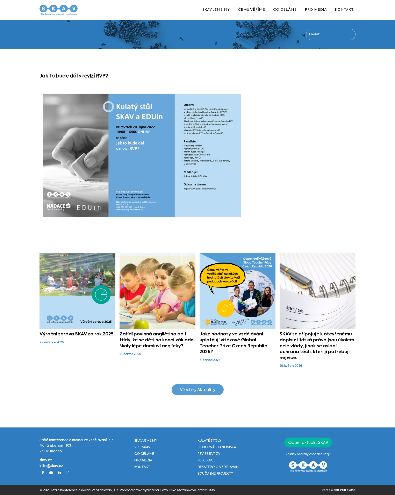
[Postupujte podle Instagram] (67, 472)
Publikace (206, 460)
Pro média (143, 460)
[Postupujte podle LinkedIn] (59, 472)
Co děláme (144, 454)
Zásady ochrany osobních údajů (308, 454)
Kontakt (142, 467)
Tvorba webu (329, 490)
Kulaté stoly (209, 440)
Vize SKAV (142, 447)
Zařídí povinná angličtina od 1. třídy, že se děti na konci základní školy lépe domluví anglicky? (157, 340)
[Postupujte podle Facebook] (43, 472)
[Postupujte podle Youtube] (51, 472)
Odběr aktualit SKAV (308, 443)
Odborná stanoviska (217, 447)
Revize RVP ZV (209, 454)
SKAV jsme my (145, 440)
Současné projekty (215, 473)
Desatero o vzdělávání (218, 467)
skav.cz (46, 460)
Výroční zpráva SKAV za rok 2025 (77, 334)
